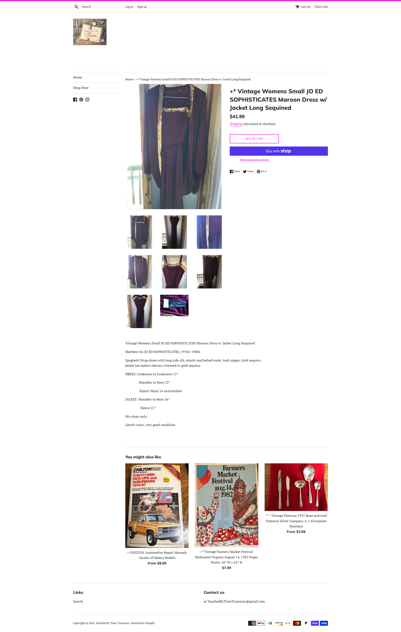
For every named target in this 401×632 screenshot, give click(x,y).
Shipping (236, 124)
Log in (129, 7)
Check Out (321, 7)
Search (78, 601)
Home (77, 77)
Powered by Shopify (143, 623)
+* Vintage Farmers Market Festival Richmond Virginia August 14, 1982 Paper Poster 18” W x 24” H (226, 557)
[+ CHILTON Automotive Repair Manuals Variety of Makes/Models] (157, 505)
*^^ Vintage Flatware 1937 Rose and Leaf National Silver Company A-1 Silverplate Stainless (296, 520)
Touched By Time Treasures (113, 623)
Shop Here (81, 87)
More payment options (254, 160)
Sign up (142, 7)
